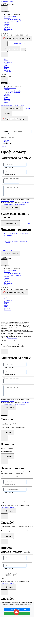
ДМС (5, 68)
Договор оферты (12, 338)
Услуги (6, 59)
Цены (6, 60)
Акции (6, 65)
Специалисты (8, 62)
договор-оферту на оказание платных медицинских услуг (15, 203)
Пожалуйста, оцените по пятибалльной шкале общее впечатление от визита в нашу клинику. (16, 472)
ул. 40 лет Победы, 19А (15, 19)
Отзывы (6, 63)
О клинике (7, 71)
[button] (7, 1)
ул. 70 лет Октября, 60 (14, 21)
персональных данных (7, 201)
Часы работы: (5, 33)
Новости (6, 67)
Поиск (6, 131)
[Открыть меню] (23, 49)
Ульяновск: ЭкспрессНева (13, 14)
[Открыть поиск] (4, 43)
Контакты (7, 70)
